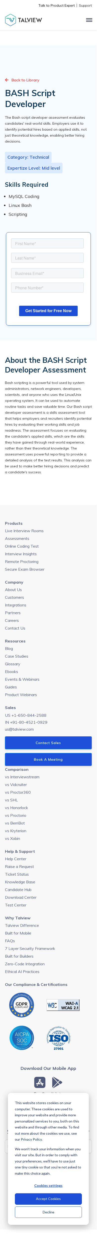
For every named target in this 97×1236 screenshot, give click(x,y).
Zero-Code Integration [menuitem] (25, 963)
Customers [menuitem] (14, 597)
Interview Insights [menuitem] (21, 553)
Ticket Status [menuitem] (17, 874)
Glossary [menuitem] (12, 663)
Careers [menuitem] (12, 620)
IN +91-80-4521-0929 (26, 722)
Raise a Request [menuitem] (19, 866)
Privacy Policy (31, 1139)
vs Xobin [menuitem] (12, 838)
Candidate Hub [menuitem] (18, 889)
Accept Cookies (48, 1199)
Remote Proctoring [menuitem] (21, 561)
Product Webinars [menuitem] (21, 694)
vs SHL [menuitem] (11, 799)
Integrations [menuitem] (15, 604)
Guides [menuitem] (11, 686)
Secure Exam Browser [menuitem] (24, 569)
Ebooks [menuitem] (11, 671)
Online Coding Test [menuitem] (22, 546)
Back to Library (24, 79)
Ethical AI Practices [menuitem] (22, 971)
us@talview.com (19, 729)
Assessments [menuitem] (17, 538)
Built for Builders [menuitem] (19, 956)
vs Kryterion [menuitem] (15, 830)
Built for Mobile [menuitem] (18, 933)
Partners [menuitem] (13, 612)
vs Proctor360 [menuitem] (18, 792)
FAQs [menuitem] (10, 940)
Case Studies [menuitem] (16, 656)
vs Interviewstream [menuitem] (22, 776)
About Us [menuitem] (13, 589)
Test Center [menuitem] (15, 904)
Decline (48, 1212)
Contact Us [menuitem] (15, 628)
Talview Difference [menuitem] (22, 925)
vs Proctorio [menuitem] (15, 815)
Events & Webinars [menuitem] (22, 679)
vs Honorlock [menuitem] (16, 807)
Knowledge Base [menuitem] (20, 881)
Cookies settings (48, 1185)
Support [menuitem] (85, 5)
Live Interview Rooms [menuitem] (24, 530)
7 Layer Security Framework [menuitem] (30, 948)
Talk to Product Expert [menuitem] (56, 5)
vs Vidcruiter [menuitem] (16, 784)
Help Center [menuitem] (15, 858)
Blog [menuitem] (9, 648)
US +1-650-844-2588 (25, 715)
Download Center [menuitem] (20, 897)
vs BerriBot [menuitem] (15, 823)
